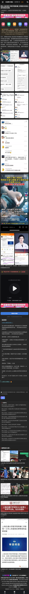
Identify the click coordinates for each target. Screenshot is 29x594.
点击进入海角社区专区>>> (7, 322)
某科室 (2, 12)
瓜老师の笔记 (9, 2)
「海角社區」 (11, 29)
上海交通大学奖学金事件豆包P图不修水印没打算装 (13, 463)
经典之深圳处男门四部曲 (14, 424)
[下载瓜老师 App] (22, 2)
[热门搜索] (25, 25)
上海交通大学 (3, 10)
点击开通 (23, 271)
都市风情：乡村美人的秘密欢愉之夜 (10, 336)
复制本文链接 (14, 313)
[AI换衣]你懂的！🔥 (7, 381)
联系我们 (17, 589)
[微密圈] (20, 25)
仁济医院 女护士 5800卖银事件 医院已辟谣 (11, 569)
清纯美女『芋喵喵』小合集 (8, 363)
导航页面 (22, 589)
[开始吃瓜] (14, 25)
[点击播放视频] (14, 288)
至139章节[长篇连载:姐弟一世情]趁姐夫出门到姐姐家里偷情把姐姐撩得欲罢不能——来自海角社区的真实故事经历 (14, 327)
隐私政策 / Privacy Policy (10, 589)
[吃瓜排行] (3, 25)
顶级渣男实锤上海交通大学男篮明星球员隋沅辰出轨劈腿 (14, 479)
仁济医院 (24, 10)
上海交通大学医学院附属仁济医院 (14, 10)
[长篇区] (8, 25)
